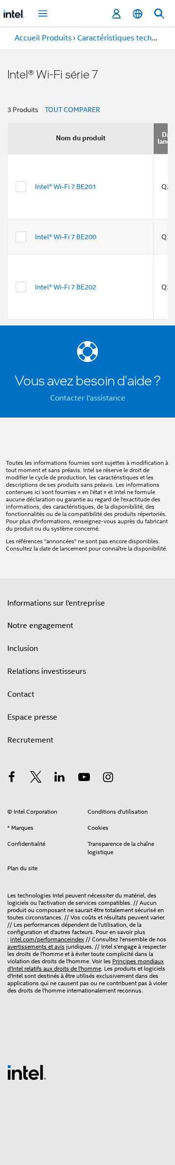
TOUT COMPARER (72, 109)
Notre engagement (40, 625)
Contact (21, 694)
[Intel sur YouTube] (84, 778)
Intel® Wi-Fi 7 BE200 (65, 236)
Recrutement (30, 740)
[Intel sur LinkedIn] (60, 778)
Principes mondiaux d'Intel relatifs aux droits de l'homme (85, 964)
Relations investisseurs (46, 671)
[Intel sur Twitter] (36, 778)
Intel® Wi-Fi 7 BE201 (65, 186)
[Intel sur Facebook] (11, 778)
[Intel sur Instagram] (108, 778)
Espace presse (32, 717)
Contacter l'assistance (87, 398)
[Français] (137, 13)
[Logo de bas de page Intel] (26, 1072)
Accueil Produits (43, 38)
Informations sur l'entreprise (56, 603)
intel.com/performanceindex (47, 939)
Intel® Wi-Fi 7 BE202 (65, 287)
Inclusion (22, 648)
